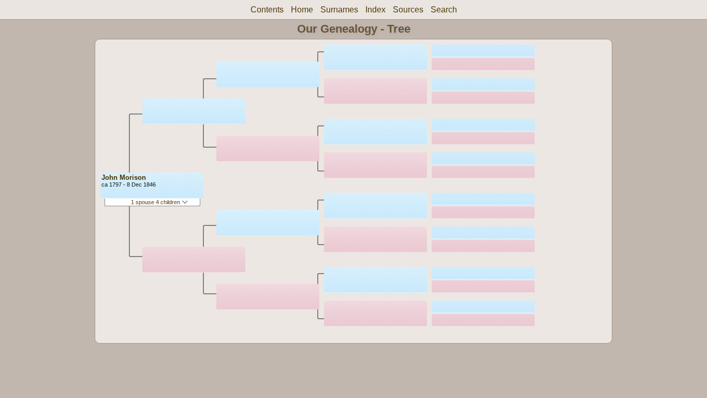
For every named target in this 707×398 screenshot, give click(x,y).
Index (375, 9)
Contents (267, 9)
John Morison (123, 177)
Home (302, 9)
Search (444, 9)
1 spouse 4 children (156, 202)
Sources (408, 9)
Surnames (339, 9)
